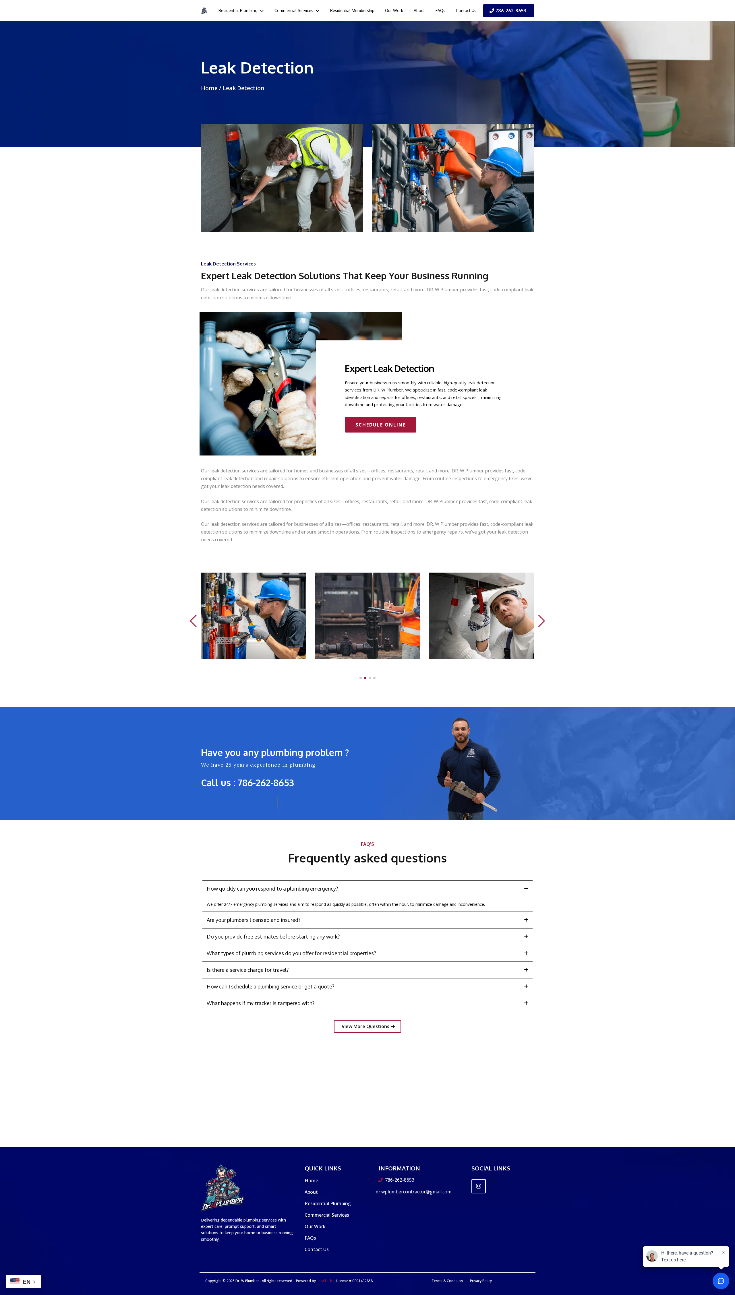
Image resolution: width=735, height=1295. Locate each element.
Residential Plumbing (328, 1203)
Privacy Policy (481, 1280)
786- (247, 782)
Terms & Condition (447, 1280)
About (311, 1192)
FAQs (310, 1238)
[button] (261, 10)
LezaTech (324, 1280)
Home (210, 88)
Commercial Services (327, 1215)
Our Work (315, 1226)
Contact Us (317, 1249)
